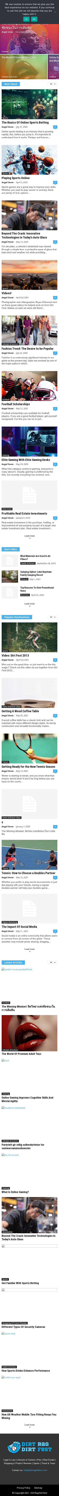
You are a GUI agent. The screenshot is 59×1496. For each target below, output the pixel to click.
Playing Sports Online (16, 178)
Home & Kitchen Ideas (11, 706)
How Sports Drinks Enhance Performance (26, 1370)
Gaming (52, 77)
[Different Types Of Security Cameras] (29, 1306)
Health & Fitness (28, 563)
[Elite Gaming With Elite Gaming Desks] (29, 441)
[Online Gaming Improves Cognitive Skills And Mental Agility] (29, 1077)
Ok (26, 19)
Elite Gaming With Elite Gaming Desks (26, 460)
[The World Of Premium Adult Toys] (23, 70)
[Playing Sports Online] (29, 160)
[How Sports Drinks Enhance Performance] (29, 1350)
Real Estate (7, 509)
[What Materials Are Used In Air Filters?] (10, 561)
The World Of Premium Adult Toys (19, 57)
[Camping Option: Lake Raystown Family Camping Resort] (10, 576)
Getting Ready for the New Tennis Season (28, 767)
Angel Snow (7, 32)
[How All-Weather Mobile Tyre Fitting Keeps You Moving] (29, 1394)
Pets (39, 1460)
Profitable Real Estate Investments (24, 513)
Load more (30, 536)
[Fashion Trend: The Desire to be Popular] (29, 330)
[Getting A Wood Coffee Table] (29, 693)
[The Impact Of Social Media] (29, 908)
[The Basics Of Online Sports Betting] (29, 104)
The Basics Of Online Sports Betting (25, 122)
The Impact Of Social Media (19, 927)
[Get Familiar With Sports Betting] (29, 1262)
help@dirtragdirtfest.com (35, 1470)
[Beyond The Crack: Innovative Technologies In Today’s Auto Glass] (29, 215)
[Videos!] (29, 275)
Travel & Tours (48, 1463)
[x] (29, 804)
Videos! (6, 293)
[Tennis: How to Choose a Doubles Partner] (29, 855)
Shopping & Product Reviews (14, 1323)
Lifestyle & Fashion (9, 77)
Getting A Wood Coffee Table (20, 711)
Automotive (7, 229)
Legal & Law (9, 1460)
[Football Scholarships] (29, 386)
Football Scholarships (16, 404)
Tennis (5, 762)
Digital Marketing (9, 922)
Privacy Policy (23, 1487)
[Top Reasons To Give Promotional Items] (10, 592)
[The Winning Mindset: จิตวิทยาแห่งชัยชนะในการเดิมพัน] (29, 36)
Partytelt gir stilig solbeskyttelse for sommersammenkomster (23, 1146)
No (34, 19)
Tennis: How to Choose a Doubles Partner (28, 873)
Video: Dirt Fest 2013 (15, 655)
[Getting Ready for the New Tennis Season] (29, 748)
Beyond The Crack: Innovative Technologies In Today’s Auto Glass (24, 235)
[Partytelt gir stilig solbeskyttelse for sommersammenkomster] (29, 1124)
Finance (24, 579)
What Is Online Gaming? (15, 1192)
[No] (55, 12)
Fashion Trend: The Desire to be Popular (28, 348)
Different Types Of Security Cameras (23, 1326)
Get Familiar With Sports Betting (20, 1283)
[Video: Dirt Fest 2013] (29, 637)
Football (5, 51)
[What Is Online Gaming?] (29, 1171)
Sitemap (38, 1487)
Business (25, 595)
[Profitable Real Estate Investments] (29, 495)
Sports (5, 118)
